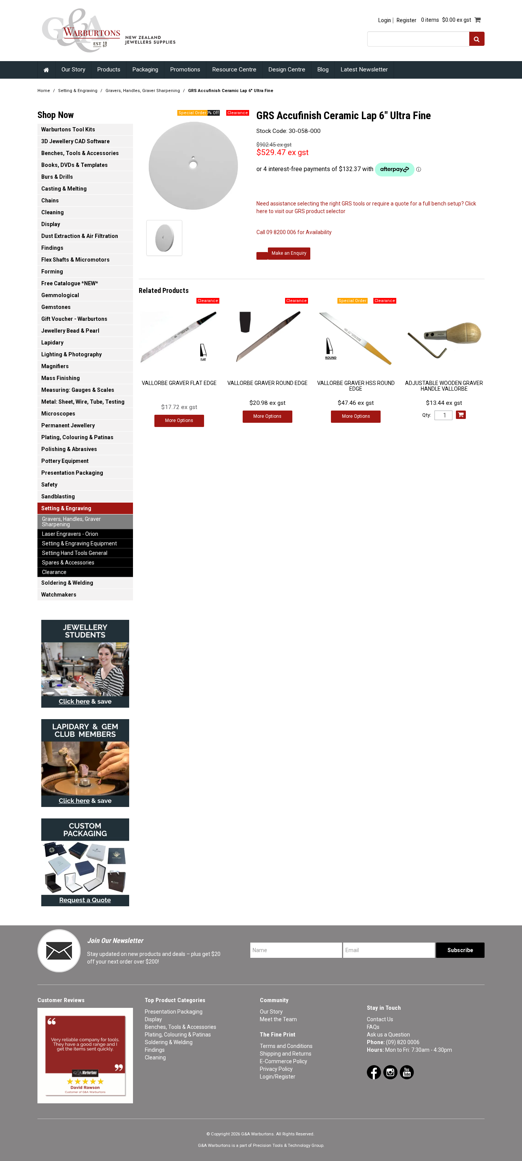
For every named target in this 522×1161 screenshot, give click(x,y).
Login (384, 20)
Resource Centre (234, 69)
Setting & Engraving (77, 90)
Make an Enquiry (289, 253)
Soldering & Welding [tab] (67, 583)
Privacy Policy (276, 1069)
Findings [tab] (52, 248)
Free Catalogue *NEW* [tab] (69, 283)
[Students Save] (85, 661)
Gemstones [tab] (56, 307)
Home (46, 69)
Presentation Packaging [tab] (72, 473)
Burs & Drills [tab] (57, 177)
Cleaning (155, 1057)
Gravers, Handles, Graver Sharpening (142, 90)
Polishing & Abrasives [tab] (69, 449)
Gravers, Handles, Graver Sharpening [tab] (71, 521)
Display (153, 1019)
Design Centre (286, 69)
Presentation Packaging (174, 1012)
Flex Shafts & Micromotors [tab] (75, 260)
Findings (155, 1050)
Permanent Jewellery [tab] (68, 425)
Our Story (73, 69)
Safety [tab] (49, 485)
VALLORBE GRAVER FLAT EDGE (179, 383)
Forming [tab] (52, 271)
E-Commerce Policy (283, 1061)
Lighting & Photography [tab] (71, 354)
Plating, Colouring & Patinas (178, 1035)
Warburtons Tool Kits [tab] (68, 129)
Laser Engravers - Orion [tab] (70, 534)
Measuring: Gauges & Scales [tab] (77, 390)
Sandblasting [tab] (58, 496)
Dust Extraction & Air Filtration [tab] (79, 236)
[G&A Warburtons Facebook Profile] (374, 1072)
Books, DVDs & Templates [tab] (74, 165)
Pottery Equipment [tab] (65, 461)
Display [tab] (50, 224)
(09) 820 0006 (403, 1042)
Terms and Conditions (286, 1046)
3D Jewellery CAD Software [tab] (75, 141)
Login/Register (277, 1077)
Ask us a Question (388, 1035)
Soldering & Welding (169, 1042)
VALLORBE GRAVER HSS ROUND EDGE (356, 386)
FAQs (373, 1027)
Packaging (145, 69)
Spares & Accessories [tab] (68, 562)
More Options (179, 420)
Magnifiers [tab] (55, 366)
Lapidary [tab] (52, 343)
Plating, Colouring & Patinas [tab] (77, 437)
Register (406, 20)
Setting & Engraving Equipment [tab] (79, 543)
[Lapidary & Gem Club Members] (85, 761)
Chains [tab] (50, 200)
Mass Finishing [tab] (60, 378)
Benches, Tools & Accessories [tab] (80, 153)
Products (108, 69)
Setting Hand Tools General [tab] (74, 553)
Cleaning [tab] (52, 212)
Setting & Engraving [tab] (66, 508)
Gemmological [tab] (60, 295)
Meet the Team (278, 1019)
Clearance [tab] (54, 572)
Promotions (185, 69)
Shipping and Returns (285, 1054)
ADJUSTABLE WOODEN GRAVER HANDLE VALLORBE (444, 386)
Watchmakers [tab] (58, 595)
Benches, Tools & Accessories (180, 1027)
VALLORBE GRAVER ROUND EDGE (267, 383)
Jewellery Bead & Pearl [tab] (70, 331)
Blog (323, 69)
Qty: (426, 415)
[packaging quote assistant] (85, 860)
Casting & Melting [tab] (64, 189)
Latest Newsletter (364, 69)
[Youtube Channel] (407, 1072)
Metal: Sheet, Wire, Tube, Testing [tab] (83, 402)
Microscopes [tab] (58, 414)
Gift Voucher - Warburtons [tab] (74, 319)
